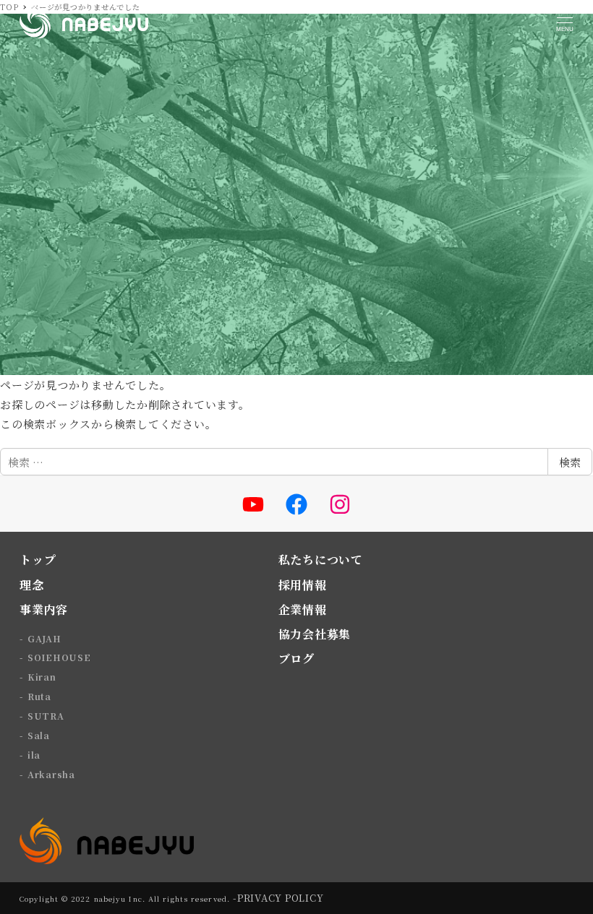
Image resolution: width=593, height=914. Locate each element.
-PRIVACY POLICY (278, 898)
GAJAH (44, 638)
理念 (32, 585)
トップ (38, 559)
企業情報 (302, 609)
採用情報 (302, 585)
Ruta (39, 696)
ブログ (296, 658)
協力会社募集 (314, 634)
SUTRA (45, 716)
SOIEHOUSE (59, 657)
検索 (570, 462)
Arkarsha (51, 774)
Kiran (41, 677)
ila (33, 755)
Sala (38, 735)
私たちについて (320, 559)
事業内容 (44, 609)
